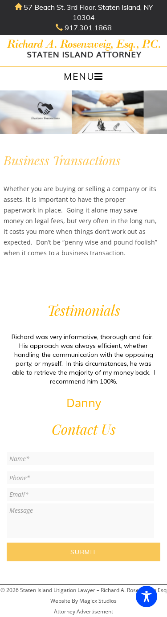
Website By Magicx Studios (83, 601)
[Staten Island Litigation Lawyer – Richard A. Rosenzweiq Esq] (83, 50)
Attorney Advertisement (83, 611)
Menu (79, 76)
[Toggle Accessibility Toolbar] (146, 596)
